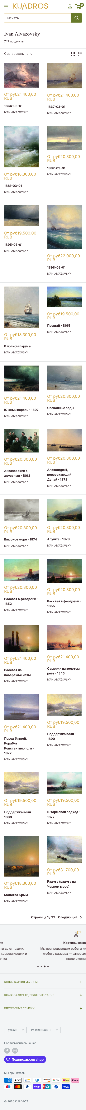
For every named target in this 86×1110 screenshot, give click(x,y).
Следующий (67, 917)
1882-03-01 (56, 168)
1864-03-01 (13, 106)
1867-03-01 (56, 107)
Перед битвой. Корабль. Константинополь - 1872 (19, 746)
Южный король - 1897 (21, 410)
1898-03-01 (56, 267)
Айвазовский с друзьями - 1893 (17, 473)
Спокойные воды (60, 408)
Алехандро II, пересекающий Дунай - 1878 (59, 475)
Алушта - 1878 (58, 539)
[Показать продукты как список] (80, 54)
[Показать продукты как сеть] (73, 54)
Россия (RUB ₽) (41, 1029)
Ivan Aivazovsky (16, 112)
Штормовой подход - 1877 (63, 814)
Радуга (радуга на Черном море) (61, 883)
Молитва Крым (16, 895)
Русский (11, 1029)
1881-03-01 (13, 186)
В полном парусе (17, 346)
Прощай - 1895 (58, 326)
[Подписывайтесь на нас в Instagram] (15, 1051)
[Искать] (76, 18)
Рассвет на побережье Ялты (17, 672)
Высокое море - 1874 (20, 539)
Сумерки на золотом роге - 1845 (63, 671)
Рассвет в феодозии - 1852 (21, 601)
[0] (78, 6)
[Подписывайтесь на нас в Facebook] (7, 1051)
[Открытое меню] (6, 6)
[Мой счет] (70, 6)
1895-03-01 (13, 245)
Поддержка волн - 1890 (61, 736)
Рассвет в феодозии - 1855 (64, 603)
